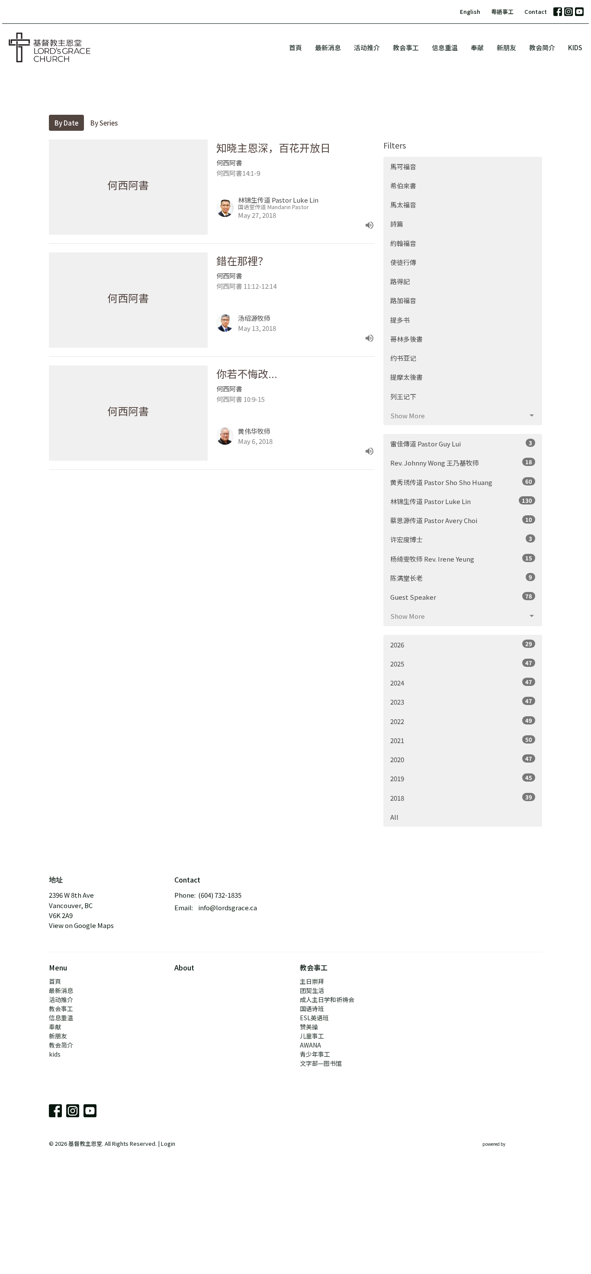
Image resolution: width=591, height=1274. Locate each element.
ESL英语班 (314, 1017)
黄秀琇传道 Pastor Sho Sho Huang (461, 482)
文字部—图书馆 (321, 1063)
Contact (535, 11)
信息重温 (445, 47)
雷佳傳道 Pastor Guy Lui (461, 443)
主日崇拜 (312, 981)
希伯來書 (403, 185)
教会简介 (542, 47)
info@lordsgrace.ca (227, 907)
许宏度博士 (461, 539)
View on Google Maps (81, 925)
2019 (461, 778)
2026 (461, 644)
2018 (461, 797)
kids (575, 47)
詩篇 (396, 223)
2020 (461, 759)
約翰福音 (403, 243)
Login (168, 1143)
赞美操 (309, 1026)
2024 (461, 682)
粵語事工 (502, 11)
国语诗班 (312, 1008)
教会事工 (406, 47)
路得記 (400, 281)
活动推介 (367, 47)
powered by (507, 1151)
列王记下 (403, 396)
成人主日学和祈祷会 (327, 999)
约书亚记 (403, 357)
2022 (461, 721)
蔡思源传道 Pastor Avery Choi (461, 520)
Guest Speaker (461, 596)
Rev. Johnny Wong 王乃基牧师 (461, 462)
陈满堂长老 (461, 577)
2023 (461, 701)
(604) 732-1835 (219, 894)
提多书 (400, 319)
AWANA (310, 1045)
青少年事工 (315, 1054)
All (394, 816)
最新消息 (328, 47)
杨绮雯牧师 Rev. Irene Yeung (461, 558)
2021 (461, 740)
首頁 (295, 47)
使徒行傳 (403, 262)
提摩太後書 (406, 377)
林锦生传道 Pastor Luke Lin (461, 501)
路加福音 (403, 300)
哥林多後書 (406, 338)
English (470, 11)
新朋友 (506, 47)
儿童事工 (312, 1035)
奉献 (477, 47)
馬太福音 (403, 204)
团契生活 (312, 990)
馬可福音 (403, 166)
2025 (461, 663)
